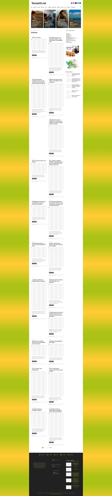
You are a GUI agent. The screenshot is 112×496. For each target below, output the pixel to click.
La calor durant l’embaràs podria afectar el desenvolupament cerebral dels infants (62, 24)
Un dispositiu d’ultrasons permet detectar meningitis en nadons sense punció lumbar (55, 410)
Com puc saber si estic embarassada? (37, 369)
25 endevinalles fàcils (75, 485)
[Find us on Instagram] (74, 3)
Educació (42, 7)
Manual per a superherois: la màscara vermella (76, 96)
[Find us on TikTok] (76, 3)
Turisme (49, 7)
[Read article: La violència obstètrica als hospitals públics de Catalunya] (39, 296)
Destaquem (34, 159)
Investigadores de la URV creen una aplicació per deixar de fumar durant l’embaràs (39, 203)
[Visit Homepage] (38, 3)
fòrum (62, 7)
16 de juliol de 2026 (60, 27)
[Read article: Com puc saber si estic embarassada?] (39, 383)
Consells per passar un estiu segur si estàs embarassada (74, 25)
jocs (42, 464)
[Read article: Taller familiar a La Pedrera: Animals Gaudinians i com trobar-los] (68, 75)
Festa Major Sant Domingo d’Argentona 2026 (75, 464)
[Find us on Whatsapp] (80, 3)
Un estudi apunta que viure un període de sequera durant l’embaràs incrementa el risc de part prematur (37, 24)
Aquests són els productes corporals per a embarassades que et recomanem (38, 342)
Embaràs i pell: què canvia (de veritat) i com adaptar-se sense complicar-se (55, 81)
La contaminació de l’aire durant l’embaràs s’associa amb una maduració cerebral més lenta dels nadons (56, 314)
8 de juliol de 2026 (72, 27)
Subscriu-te (73, 7)
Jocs (65, 7)
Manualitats (54, 7)
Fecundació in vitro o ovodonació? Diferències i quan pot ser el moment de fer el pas (75, 480)
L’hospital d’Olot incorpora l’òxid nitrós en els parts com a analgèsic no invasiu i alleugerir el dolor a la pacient (56, 122)
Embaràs (33, 20)
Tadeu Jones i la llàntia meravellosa (75, 91)
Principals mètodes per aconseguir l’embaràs (37, 409)
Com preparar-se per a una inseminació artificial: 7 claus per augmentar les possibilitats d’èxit (55, 39)
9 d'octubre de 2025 (35, 363)
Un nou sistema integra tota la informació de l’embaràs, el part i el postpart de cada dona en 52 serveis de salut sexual (56, 203)
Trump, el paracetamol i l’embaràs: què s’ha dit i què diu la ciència (56, 370)
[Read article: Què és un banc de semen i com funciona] (39, 168)
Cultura (38, 7)
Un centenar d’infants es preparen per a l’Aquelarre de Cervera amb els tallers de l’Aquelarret (76, 86)
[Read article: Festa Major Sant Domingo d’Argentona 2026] (68, 464)
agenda (40, 464)
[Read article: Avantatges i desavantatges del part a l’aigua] (56, 350)
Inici (31, 7)
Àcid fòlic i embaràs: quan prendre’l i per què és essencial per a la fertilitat (56, 245)
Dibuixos (58, 7)
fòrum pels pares (35, 465)
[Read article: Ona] (68, 469)
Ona (75, 468)
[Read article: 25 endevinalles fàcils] (68, 487)
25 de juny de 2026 (34, 57)
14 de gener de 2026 (35, 224)
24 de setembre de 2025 (52, 404)
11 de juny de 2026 (51, 74)
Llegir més (35, 55)
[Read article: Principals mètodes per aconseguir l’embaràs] (39, 420)
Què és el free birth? (36, 37)
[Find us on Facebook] (72, 3)
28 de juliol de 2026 (75, 483)
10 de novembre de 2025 (35, 318)
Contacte (68, 7)
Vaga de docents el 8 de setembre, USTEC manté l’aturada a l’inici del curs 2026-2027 (75, 474)
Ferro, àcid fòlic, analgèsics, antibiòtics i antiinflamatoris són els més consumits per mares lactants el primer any (56, 162)
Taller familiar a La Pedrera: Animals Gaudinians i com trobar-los (76, 74)
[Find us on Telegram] (78, 3)
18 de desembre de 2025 (52, 238)
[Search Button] (80, 7)
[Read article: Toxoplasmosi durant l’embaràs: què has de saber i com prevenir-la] (56, 291)
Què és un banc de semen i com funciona (39, 161)
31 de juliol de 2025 (52, 444)
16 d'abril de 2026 (51, 115)
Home (32, 30)
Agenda (34, 7)
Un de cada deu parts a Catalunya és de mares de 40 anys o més (49, 25)
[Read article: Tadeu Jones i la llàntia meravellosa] (68, 92)
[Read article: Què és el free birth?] (39, 44)
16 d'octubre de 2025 (52, 336)
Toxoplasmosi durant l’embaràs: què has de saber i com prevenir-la (56, 281)
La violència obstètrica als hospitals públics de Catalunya (38, 280)
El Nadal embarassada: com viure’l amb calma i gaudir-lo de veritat (39, 245)
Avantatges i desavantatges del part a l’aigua (55, 341)
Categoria (34, 30)
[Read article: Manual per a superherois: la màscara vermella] (68, 97)
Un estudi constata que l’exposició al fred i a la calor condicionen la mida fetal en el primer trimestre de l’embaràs (38, 81)
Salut (46, 7)
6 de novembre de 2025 (52, 307)
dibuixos (44, 464)
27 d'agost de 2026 (35, 27)
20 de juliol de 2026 (47, 27)
